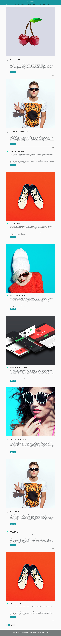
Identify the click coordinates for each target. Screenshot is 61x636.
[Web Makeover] (30, 576)
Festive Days (15, 224)
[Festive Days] (30, 196)
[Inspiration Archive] (30, 340)
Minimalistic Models (19, 131)
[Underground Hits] (30, 411)
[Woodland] (30, 483)
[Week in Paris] (30, 31)
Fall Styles (14, 532)
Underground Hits (18, 439)
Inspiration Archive (18, 367)
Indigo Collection (18, 295)
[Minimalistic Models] (30, 103)
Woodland (14, 511)
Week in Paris (15, 59)
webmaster (53, 75)
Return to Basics (17, 152)
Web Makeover (16, 604)
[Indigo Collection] (30, 268)
